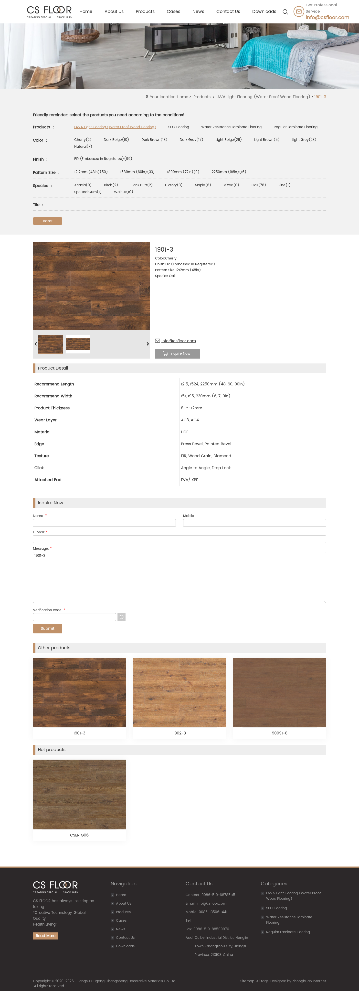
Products (202, 97)
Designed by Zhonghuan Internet (298, 981)
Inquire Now (180, 353)
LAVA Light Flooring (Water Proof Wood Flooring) (263, 97)
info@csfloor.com (178, 341)
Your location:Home (169, 97)
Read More (45, 936)
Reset (48, 221)
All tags (262, 981)
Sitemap (247, 981)
